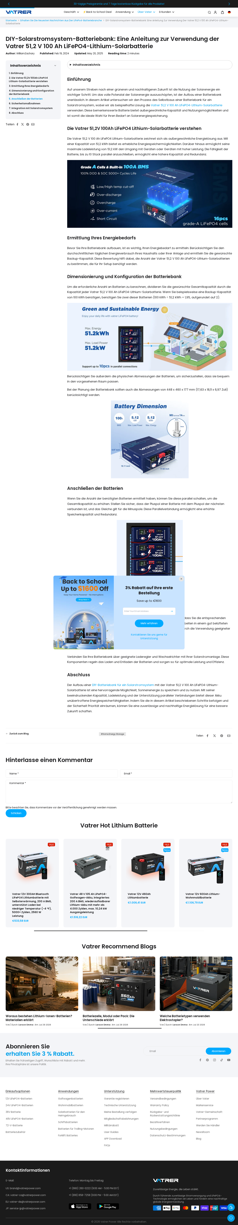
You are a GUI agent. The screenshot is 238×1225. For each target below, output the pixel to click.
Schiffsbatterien (68, 1122)
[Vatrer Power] (166, 1181)
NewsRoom (203, 1132)
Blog (198, 1138)
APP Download (113, 1138)
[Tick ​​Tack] (221, 1060)
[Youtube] (228, 1060)
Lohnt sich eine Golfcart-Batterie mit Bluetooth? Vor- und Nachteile (187, 1018)
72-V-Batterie (14, 1125)
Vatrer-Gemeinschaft (209, 1112)
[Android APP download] (108, 1206)
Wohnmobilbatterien (70, 1105)
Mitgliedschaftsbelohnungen (121, 1118)
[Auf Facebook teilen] (18, 124)
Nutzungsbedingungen (163, 1128)
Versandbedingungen (163, 1098)
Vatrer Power (108, 1221)
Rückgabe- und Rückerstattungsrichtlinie (165, 1113)
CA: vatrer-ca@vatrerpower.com (26, 1195)
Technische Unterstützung (120, 1105)
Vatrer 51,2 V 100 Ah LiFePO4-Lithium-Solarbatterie (186, 105)
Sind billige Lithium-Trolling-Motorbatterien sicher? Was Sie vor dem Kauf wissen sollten (116, 1018)
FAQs (107, 1145)
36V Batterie (13, 1112)
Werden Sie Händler (208, 1125)
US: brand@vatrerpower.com (23, 1188)
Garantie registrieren (116, 1098)
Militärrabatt (111, 1125)
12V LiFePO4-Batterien (19, 1098)
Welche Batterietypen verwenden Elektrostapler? (31, 1018)
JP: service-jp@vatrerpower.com (25, 1208)
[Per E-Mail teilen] (33, 124)
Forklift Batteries (68, 1135)
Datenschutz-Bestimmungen (168, 1135)
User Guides (111, 1132)
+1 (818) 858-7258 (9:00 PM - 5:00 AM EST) (94, 1195)
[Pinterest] (207, 1060)
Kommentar (18, 783)
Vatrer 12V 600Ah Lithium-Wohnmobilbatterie (203, 896)
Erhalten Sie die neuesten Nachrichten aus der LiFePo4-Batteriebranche (61, 20)
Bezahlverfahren (160, 1122)
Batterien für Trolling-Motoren (76, 1128)
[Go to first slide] (229, 4)
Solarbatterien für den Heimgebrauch (71, 1113)
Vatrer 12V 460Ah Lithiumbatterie (139, 896)
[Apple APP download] (80, 1206)
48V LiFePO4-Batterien (19, 1118)
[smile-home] (231, 1207)
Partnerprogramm (207, 1118)
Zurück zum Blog (19, 733)
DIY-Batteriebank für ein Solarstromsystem (123, 685)
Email (128, 773)
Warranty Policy (159, 1105)
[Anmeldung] (215, 12)
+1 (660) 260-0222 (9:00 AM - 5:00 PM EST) (94, 1188)
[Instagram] (214, 1060)
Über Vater (202, 1098)
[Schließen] (181, 578)
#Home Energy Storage (112, 734)
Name (14, 773)
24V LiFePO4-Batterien (19, 1105)
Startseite (11, 20)
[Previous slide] (9, 4)
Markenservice (204, 1105)
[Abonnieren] (171, 611)
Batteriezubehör (15, 1132)
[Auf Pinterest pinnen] (28, 124)
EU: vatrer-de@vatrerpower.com (25, 1201)
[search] (209, 12)
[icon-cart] (222, 12)
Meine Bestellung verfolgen (120, 1112)
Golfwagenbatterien (70, 1098)
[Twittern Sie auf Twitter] (23, 124)
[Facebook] (200, 1060)
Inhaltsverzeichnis (86, 65)
